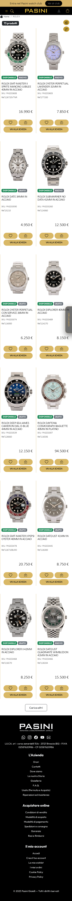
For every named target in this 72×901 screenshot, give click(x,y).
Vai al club (54, 3)
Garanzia (36, 831)
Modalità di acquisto (36, 817)
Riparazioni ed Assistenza (36, 794)
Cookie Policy (36, 872)
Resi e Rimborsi (36, 835)
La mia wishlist (36, 862)
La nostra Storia (36, 776)
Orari (36, 761)
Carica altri (36, 707)
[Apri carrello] (67, 10)
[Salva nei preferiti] (11, 123)
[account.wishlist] (63, 10)
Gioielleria (36, 780)
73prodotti (10, 23)
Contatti (36, 766)
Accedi (36, 853)
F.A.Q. (36, 785)
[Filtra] (66, 22)
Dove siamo (36, 771)
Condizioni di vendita (36, 812)
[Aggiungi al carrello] (26, 123)
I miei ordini (36, 867)
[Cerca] (12, 11)
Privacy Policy (36, 876)
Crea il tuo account (36, 858)
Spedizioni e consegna (36, 826)
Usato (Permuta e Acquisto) (36, 790)
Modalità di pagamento (36, 821)
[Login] (59, 10)
